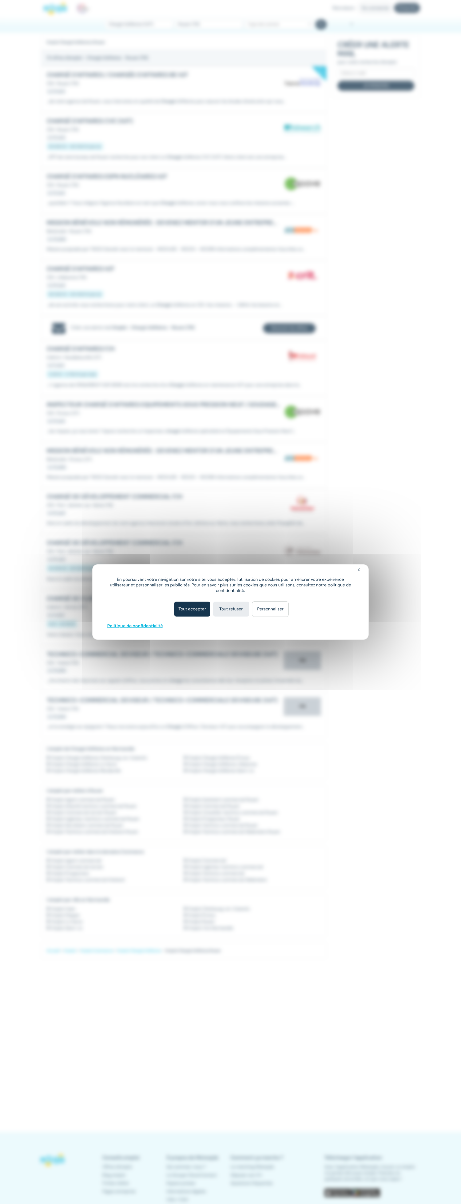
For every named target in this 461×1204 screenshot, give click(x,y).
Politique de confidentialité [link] (135, 626)
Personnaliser (270, 609)
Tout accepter (192, 609)
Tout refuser (231, 609)
